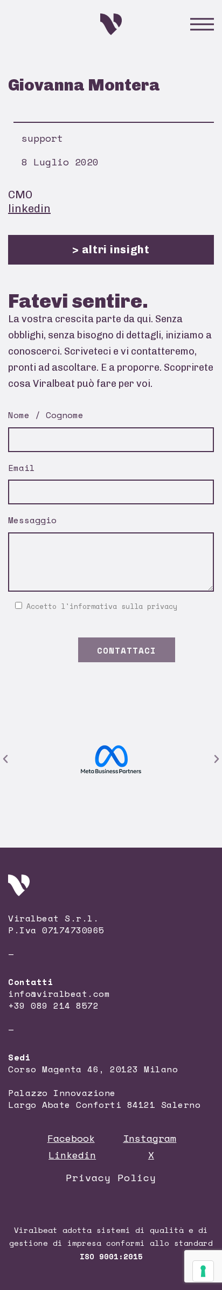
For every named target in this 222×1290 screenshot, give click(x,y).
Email (21, 467)
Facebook (71, 1138)
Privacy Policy (111, 1177)
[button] (5, 759)
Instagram (149, 1138)
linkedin (29, 208)
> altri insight (111, 249)
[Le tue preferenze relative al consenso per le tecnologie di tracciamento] (203, 1271)
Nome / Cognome (46, 414)
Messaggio (32, 520)
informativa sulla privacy (123, 606)
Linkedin (72, 1155)
